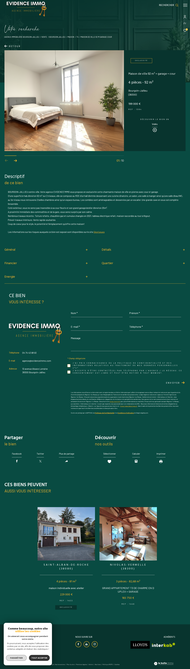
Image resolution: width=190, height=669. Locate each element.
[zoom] (64, 150)
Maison (71, 37)
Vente (44, 37)
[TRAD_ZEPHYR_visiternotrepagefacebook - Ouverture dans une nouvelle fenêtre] (78, 644)
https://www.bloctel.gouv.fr (128, 406)
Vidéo (155, 124)
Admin (91, 664)
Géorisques (99, 232)
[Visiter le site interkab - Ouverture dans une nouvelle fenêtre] (163, 645)
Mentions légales (81, 664)
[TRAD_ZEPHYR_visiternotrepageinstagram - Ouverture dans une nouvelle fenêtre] (95, 644)
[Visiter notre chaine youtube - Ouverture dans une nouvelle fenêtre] (87, 644)
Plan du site (70, 664)
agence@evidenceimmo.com (36, 360)
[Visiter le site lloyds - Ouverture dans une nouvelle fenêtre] (140, 645)
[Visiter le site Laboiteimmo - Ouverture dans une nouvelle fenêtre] (163, 664)
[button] (15, 160)
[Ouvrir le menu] (185, 5)
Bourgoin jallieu (57, 37)
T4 (78, 37)
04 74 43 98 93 (29, 352)
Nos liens (98, 664)
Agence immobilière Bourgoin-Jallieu (21, 37)
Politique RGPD (107, 664)
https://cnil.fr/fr (115, 401)
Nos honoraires (60, 664)
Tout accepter (39, 658)
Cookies (116, 664)
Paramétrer (16, 658)
